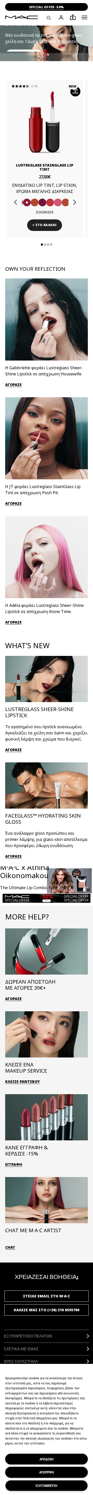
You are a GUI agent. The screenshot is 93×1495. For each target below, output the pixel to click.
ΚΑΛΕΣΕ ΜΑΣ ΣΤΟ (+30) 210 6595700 (46, 1309)
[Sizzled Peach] (34, 202)
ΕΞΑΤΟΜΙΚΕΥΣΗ (46, 1485)
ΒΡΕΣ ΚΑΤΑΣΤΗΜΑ (21, 1361)
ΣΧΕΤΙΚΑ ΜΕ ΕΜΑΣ (21, 1349)
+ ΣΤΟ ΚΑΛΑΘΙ (44, 225)
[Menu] (84, 17)
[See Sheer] (50, 202)
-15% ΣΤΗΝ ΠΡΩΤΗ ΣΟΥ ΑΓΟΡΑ (46, 7)
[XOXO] (65, 202)
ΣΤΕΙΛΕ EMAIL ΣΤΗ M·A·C (46, 1296)
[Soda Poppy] (42, 202)
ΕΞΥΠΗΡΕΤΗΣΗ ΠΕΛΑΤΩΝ (28, 1336)
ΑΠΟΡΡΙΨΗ (46, 1472)
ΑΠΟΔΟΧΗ (46, 1459)
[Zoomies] (27, 202)
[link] (44, 122)
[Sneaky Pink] (58, 202)
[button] (84, 17)
